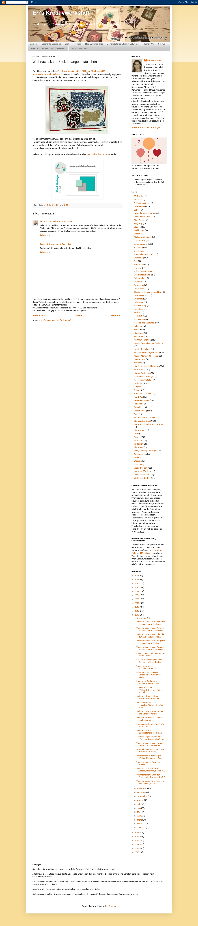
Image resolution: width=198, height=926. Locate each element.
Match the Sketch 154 (97, 154)
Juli (139, 804)
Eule (136, 261)
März (139, 820)
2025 (137, 579)
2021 (137, 595)
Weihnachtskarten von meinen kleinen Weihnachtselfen (150, 744)
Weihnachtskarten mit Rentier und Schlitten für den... (149, 712)
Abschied (138, 199)
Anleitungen (139, 206)
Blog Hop (138, 223)
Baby (136, 210)
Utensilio (138, 461)
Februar (141, 824)
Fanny (42, 221)
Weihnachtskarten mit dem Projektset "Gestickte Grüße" (150, 776)
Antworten (45, 235)
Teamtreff (138, 440)
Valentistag (139, 464)
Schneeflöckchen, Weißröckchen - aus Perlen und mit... (149, 689)
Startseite (34, 44)
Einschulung (139, 251)
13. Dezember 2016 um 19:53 (59, 221)
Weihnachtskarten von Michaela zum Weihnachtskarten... (150, 622)
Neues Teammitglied (143, 380)
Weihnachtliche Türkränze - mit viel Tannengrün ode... (150, 782)
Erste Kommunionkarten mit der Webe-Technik (150, 654)
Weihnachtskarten (142, 478)
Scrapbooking (140, 411)
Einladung (138, 247)
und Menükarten (144, 553)
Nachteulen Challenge (143, 376)
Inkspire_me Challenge (144, 323)
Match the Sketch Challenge (146, 366)
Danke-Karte (139, 240)
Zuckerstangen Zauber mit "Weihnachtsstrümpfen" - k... (150, 738)
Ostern (137, 390)
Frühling (137, 268)
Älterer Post (115, 315)
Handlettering (140, 305)
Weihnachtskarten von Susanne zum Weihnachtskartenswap (150, 648)
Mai (139, 812)
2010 (137, 852)
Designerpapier (141, 244)
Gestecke (34, 48)
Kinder (137, 329)
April (139, 816)
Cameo (137, 234)
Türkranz (138, 457)
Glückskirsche (140, 288)
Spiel (136, 414)
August (140, 800)
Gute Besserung (141, 295)
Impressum (62, 48)
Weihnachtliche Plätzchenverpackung (147, 667)
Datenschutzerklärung (80, 48)
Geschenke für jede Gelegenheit (55, 44)
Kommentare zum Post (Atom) (57, 320)
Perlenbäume (47, 48)
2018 (137, 607)
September (142, 796)
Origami (137, 387)
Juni (139, 808)
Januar (140, 827)
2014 (137, 836)
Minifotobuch (140, 369)
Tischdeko (138, 447)
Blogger (112, 906)
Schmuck (162, 44)
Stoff (136, 433)
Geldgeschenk (140, 278)
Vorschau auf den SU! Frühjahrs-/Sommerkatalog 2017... (149, 704)
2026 (137, 575)
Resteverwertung (142, 400)
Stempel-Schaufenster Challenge (149, 424)
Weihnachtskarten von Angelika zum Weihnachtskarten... (150, 642)
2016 (137, 615)
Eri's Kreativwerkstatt (60, 13)
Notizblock (139, 383)
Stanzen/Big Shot (142, 421)
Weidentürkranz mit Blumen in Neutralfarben (150, 718)
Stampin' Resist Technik (144, 417)
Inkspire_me (139, 319)
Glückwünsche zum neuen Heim (148, 292)
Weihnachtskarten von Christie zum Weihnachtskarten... (150, 635)
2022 (137, 591)
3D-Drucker (139, 196)
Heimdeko (138, 309)
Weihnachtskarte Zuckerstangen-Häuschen (149, 731)
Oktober (141, 792)
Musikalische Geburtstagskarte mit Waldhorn (150, 725)
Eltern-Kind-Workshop (144, 254)
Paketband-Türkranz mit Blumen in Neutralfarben (148, 682)
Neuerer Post (39, 315)
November (142, 788)
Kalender (138, 326)
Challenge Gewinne (142, 237)
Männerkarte (140, 359)
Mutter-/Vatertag (142, 373)
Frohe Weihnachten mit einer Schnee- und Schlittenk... (149, 661)
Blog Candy (139, 220)
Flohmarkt (77, 44)
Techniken (138, 444)
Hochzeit (138, 316)
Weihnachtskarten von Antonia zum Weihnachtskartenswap (150, 629)
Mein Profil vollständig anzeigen (145, 127)
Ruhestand (139, 404)
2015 (137, 832)
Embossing (139, 258)
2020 (137, 599)
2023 (137, 587)
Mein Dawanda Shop (94, 44)
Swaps (137, 437)
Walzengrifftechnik (142, 471)
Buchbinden (139, 230)
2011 (137, 848)
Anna (42, 244)
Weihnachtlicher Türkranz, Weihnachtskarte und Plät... (149, 697)
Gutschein (138, 299)
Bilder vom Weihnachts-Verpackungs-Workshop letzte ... (148, 674)
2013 (137, 840)
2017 (137, 611)
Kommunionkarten (142, 340)
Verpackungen (140, 468)
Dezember (142, 618)
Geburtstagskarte (142, 275)
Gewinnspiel (139, 285)
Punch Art (138, 397)
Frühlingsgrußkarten (143, 271)
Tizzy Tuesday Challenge (145, 451)
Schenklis (138, 407)
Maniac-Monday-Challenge (146, 356)
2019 (137, 603)
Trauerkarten (140, 454)
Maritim (137, 363)
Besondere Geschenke (144, 213)
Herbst (137, 312)
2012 (137, 844)
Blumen (137, 227)
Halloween (138, 302)
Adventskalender (141, 203)
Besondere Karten (142, 217)
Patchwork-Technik (142, 393)
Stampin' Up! (149, 44)
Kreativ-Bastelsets (142, 349)
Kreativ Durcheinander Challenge (148, 343)
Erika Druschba (154, 60)
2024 (137, 583)
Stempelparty (140, 430)
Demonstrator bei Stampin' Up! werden (123, 44)
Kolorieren (138, 336)
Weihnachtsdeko (141, 475)
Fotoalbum (139, 264)
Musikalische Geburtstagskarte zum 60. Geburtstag (150, 750)
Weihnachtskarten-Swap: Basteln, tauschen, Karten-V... (150, 769)
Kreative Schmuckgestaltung (147, 352)
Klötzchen (138, 333)
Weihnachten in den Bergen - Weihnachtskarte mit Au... (149, 757)
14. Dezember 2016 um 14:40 (58, 244)
